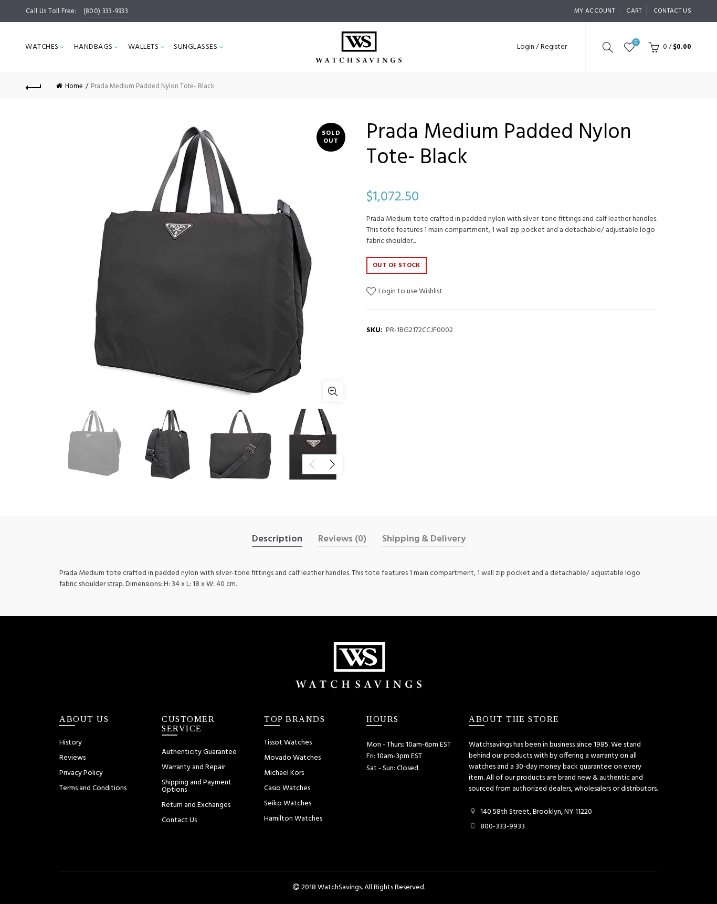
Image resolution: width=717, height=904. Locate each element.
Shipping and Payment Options (196, 786)
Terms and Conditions (92, 788)
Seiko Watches (287, 803)
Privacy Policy (81, 773)
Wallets (143, 47)
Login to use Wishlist (409, 291)
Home (74, 86)
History (70, 743)
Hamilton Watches (293, 819)
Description (277, 539)
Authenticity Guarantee (199, 752)
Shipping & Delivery (424, 539)
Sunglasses (195, 47)
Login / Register (542, 47)
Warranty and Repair (193, 767)
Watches (42, 47)
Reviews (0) (342, 539)
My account (594, 11)
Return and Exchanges (196, 805)
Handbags (93, 47)
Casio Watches (287, 788)
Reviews (72, 758)
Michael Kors (284, 773)
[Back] (33, 86)
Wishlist (636, 42)
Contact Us (179, 820)
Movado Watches (292, 758)
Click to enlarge (333, 391)
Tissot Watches (288, 743)
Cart (633, 11)
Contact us (672, 11)
